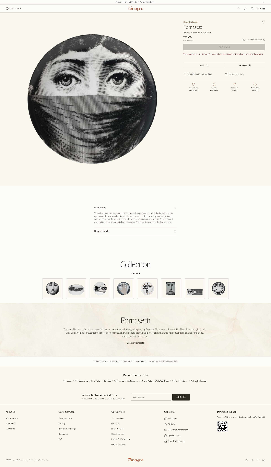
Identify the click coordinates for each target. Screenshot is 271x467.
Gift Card (115, 423)
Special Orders (174, 435)
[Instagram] (246, 460)
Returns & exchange (67, 428)
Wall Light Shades (198, 381)
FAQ (60, 439)
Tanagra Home (100, 361)
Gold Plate (95, 381)
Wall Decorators (81, 381)
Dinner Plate (146, 381)
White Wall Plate (162, 381)
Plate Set (107, 381)
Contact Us (63, 434)
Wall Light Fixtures (180, 381)
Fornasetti (193, 27)
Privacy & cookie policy (41, 460)
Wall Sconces (132, 381)
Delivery (61, 423)
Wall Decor (67, 381)
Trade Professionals (176, 441)
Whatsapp (172, 418)
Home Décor (115, 361)
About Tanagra (12, 418)
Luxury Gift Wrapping (120, 439)
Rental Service (117, 428)
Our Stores (10, 428)
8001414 (171, 424)
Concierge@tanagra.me (178, 429)
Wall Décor (128, 361)
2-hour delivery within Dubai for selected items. (136, 2)
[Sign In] (252, 8)
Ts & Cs (31, 460)
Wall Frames (119, 381)
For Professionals (118, 444)
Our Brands (11, 423)
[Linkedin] (263, 460)
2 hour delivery (117, 418)
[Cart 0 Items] (245, 8)
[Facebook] (252, 460)
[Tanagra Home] (135, 8)
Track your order (65, 418)
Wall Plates (140, 361)
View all (134, 273)
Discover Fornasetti (135, 343)
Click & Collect (117, 434)
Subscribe (181, 397)
